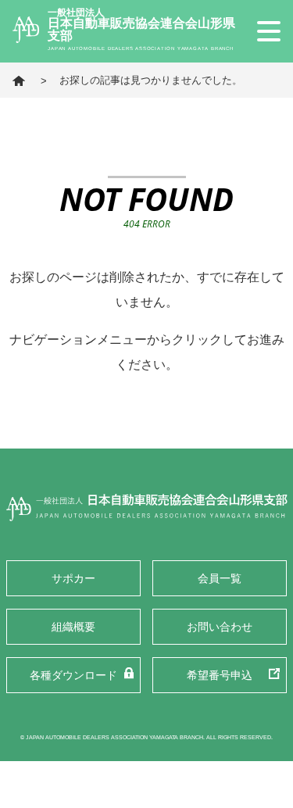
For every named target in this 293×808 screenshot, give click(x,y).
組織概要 (73, 626)
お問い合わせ (219, 626)
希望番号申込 (219, 675)
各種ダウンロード (73, 675)
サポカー (73, 578)
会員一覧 (219, 578)
